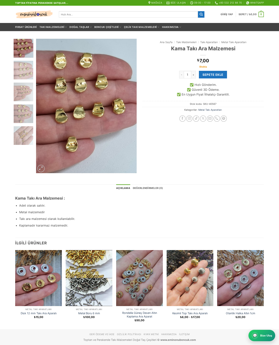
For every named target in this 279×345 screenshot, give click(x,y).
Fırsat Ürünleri (26, 27)
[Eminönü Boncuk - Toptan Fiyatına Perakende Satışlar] (34, 14)
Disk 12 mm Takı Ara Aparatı (39, 313)
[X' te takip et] (203, 118)
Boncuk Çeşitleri (106, 27)
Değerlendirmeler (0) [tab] (148, 188)
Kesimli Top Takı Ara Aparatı (190, 313)
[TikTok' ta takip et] (196, 118)
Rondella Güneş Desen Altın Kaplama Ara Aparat (139, 314)
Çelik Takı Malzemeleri (140, 27)
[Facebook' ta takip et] (182, 118)
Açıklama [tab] (123, 188)
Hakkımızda (170, 27)
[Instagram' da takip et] (189, 118)
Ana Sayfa (166, 42)
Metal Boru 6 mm (89, 313)
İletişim (184, 334)
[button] (227, 14)
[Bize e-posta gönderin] (210, 118)
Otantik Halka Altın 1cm (240, 313)
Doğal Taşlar (79, 27)
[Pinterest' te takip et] (224, 118)
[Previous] (42, 105)
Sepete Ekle (213, 75)
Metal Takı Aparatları (233, 42)
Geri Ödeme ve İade (101, 334)
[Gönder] (201, 14)
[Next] (129, 105)
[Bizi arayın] (217, 118)
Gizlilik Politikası (129, 334)
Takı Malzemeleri (51, 27)
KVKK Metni (151, 334)
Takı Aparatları (209, 42)
